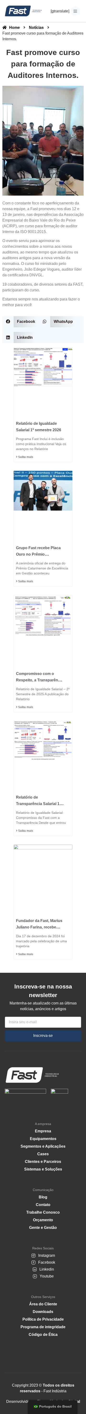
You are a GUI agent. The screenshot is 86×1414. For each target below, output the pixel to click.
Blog (43, 1197)
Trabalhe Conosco (43, 1212)
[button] (20, 321)
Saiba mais (25, 457)
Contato (43, 1205)
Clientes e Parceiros (43, 1162)
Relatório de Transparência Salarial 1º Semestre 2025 (38, 803)
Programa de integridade (43, 1327)
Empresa (43, 1131)
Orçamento (43, 1220)
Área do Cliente (43, 1304)
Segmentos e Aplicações (43, 1146)
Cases (43, 1154)
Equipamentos (43, 1139)
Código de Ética (43, 1335)
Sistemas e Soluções (43, 1169)
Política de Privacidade (43, 1319)
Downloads (43, 1312)
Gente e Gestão (43, 1228)
